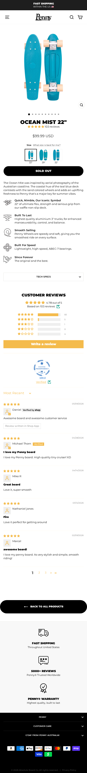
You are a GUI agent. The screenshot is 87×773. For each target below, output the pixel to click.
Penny (42, 717)
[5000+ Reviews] (43, 661)
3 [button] (45, 572)
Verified (41, 381)
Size (43, 145)
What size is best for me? (46, 145)
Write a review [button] (43, 344)
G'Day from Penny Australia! (42, 735)
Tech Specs (43, 276)
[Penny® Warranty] (43, 688)
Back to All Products (46, 606)
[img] (11, 404)
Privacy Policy (69, 770)
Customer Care (42, 726)
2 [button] (39, 572)
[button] (36, 126)
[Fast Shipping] (43, 633)
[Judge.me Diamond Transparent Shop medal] (42, 368)
